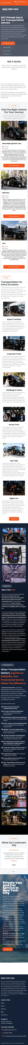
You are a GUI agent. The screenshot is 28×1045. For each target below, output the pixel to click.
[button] (25, 9)
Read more (14, 860)
